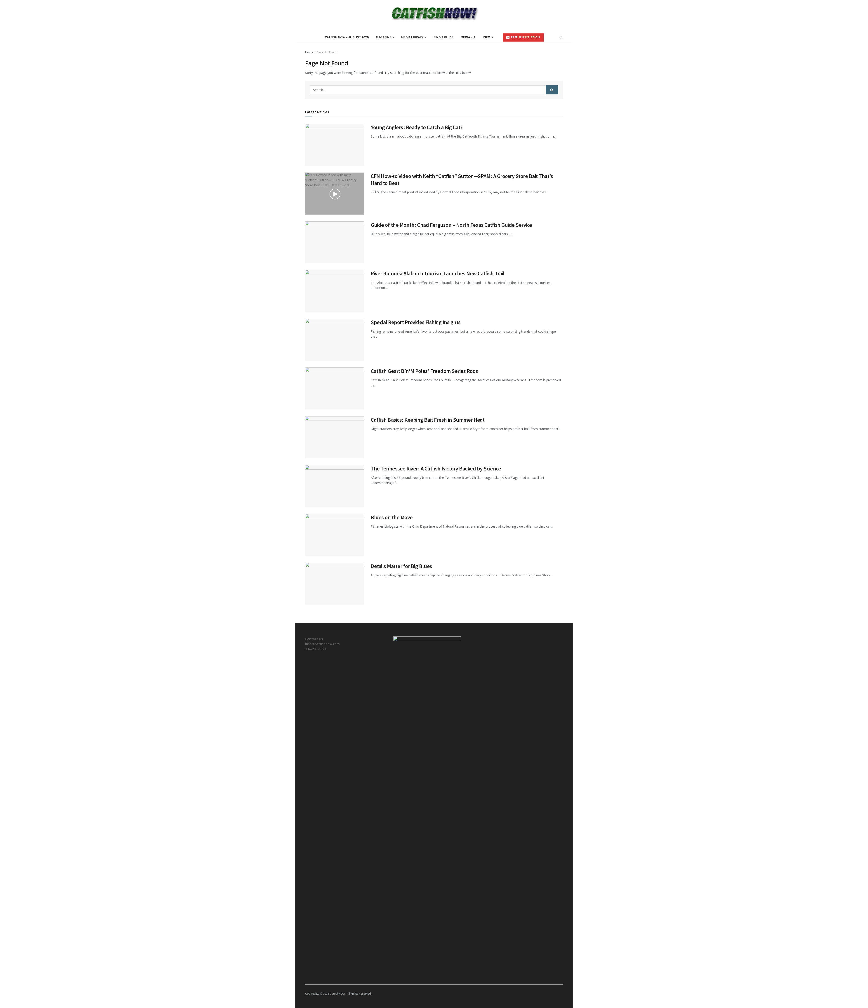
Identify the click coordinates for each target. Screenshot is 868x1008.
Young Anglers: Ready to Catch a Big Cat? (416, 127)
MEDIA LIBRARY (412, 37)
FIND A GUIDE (443, 37)
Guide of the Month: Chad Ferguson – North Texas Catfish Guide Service (451, 224)
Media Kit (468, 37)
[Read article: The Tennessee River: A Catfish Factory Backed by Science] (334, 486)
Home (309, 52)
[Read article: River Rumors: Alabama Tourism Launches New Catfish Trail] (334, 291)
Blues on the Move (392, 517)
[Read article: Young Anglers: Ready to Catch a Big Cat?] (334, 145)
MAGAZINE (383, 37)
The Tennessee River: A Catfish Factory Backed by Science (436, 468)
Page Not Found (327, 52)
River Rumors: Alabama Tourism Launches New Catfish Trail (437, 273)
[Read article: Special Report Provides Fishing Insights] (334, 340)
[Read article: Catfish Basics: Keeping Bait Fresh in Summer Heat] (334, 437)
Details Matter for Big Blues (401, 566)
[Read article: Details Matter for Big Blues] (334, 584)
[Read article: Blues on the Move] (334, 535)
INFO (486, 37)
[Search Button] (561, 37)
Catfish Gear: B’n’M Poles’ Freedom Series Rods (424, 370)
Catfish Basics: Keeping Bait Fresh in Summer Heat (427, 419)
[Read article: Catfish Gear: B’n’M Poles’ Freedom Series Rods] (334, 388)
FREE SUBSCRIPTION (525, 37)
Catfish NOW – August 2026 (347, 37)
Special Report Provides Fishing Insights (416, 322)
